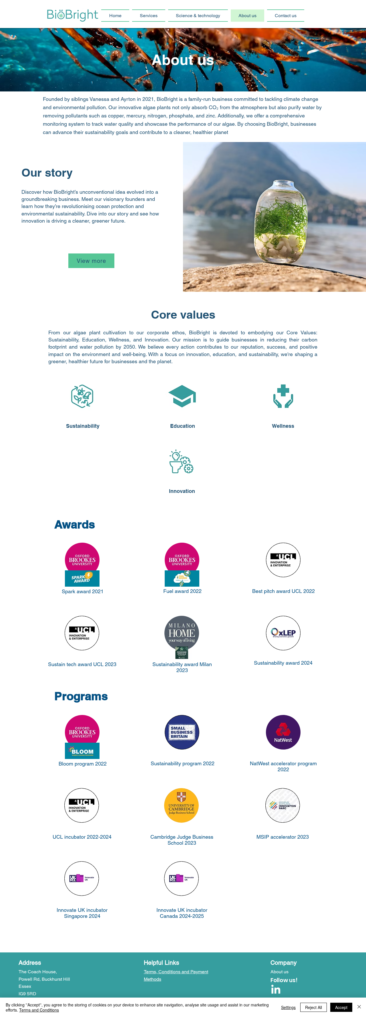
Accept (341, 1007)
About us (279, 971)
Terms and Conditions (39, 1010)
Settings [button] (288, 1007)
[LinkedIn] (275, 990)
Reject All (313, 1007)
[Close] (359, 1007)
